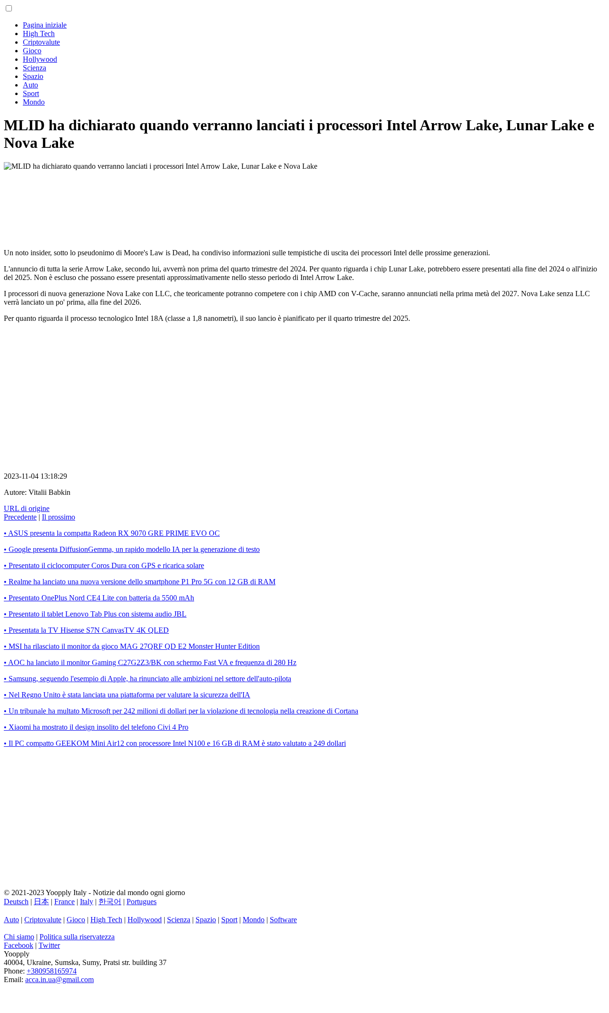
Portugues (142, 901)
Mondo (34, 102)
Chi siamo (19, 937)
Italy (86, 901)
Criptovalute (41, 42)
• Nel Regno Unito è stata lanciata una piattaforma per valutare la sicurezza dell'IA (127, 695)
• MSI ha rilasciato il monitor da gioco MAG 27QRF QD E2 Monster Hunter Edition (132, 646)
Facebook (18, 945)
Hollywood (40, 59)
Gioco (32, 51)
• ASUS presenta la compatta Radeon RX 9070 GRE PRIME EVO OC (112, 533)
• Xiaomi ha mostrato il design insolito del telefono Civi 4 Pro (96, 727)
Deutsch (16, 901)
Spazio (33, 76)
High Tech (39, 33)
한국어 (109, 901)
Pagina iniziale (45, 25)
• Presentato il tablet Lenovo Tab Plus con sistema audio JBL (95, 614)
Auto (30, 85)
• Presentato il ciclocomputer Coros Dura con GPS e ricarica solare (104, 565)
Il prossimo (58, 517)
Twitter (49, 945)
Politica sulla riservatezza (77, 937)
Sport (31, 93)
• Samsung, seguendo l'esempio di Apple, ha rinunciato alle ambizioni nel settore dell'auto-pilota (147, 679)
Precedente (20, 517)
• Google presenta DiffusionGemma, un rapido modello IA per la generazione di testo (132, 549)
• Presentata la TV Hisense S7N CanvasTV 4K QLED (86, 630)
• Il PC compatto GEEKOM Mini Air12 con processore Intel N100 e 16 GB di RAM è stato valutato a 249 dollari (175, 743)
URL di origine (26, 508)
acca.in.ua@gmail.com (59, 979)
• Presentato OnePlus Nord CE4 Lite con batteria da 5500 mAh (99, 598)
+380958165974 (52, 971)
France (64, 901)
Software (283, 920)
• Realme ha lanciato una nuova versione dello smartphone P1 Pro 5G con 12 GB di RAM (139, 582)
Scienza (34, 68)
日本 (41, 901)
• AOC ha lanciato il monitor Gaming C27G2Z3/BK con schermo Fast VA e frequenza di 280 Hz (150, 662)
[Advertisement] (289, 201)
